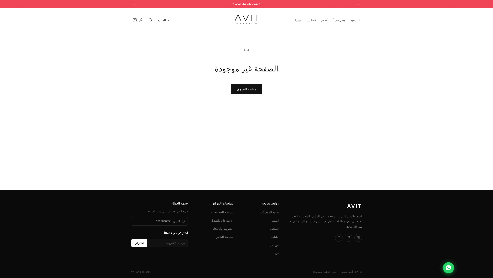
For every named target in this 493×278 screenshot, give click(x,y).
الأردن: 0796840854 (168, 221)
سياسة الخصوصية (222, 212)
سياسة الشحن (224, 236)
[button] (150, 20)
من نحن (274, 245)
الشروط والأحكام (222, 228)
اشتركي (139, 243)
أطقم (275, 220)
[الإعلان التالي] (134, 4)
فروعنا (275, 253)
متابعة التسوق (246, 89)
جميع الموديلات (269, 212)
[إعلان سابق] (359, 4)
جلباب (275, 236)
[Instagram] (358, 238)
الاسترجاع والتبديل (222, 220)
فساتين (274, 228)
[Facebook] (348, 238)
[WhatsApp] (339, 238)
